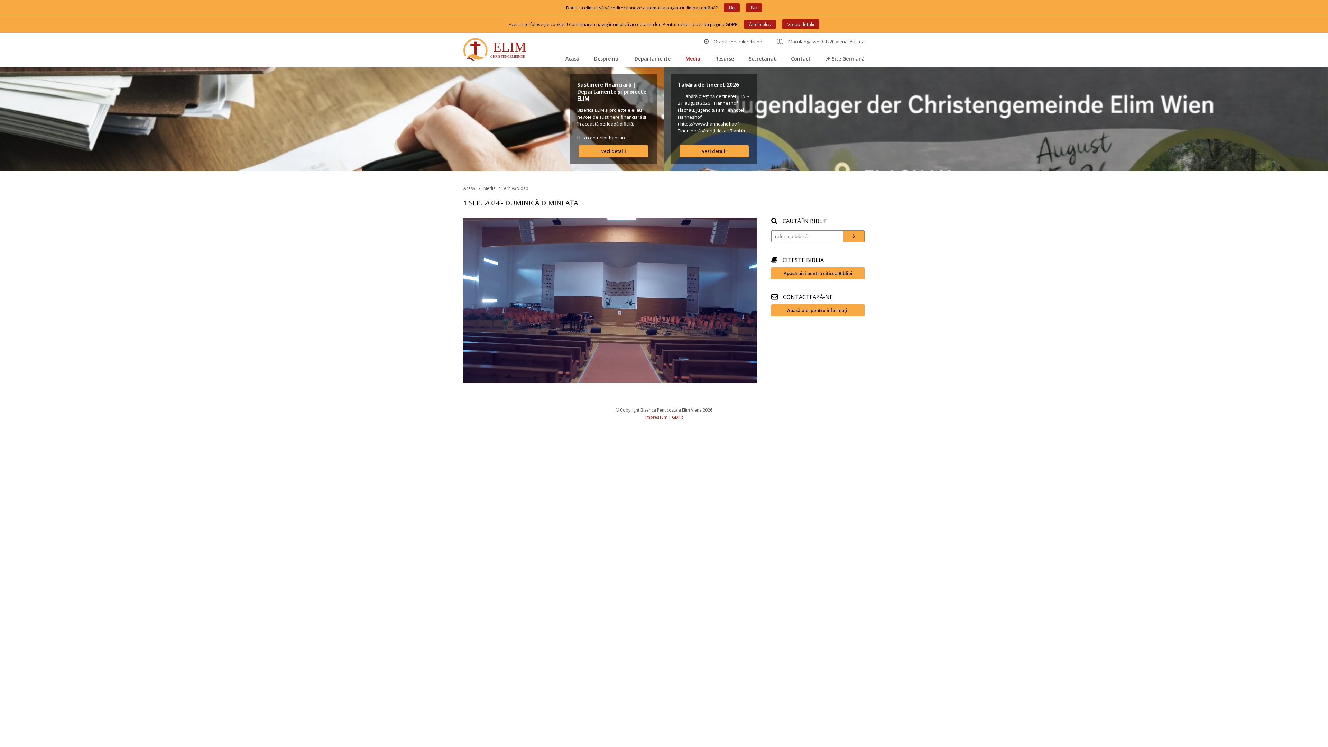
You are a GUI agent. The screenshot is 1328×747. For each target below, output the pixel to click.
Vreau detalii (800, 24)
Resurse (724, 58)
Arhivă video (516, 188)
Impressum (656, 417)
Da (732, 7)
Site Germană (848, 58)
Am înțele (760, 24)
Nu (754, 7)
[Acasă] (496, 50)
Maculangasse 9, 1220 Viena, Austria (826, 41)
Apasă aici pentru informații (818, 310)
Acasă (572, 58)
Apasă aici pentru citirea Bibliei (818, 273)
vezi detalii (613, 151)
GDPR (677, 417)
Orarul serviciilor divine (738, 41)
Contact (801, 58)
